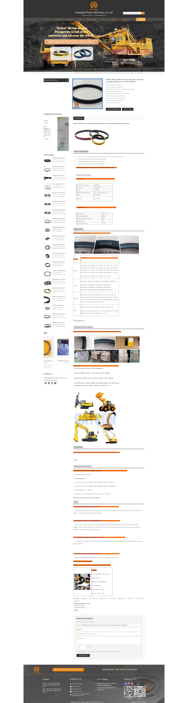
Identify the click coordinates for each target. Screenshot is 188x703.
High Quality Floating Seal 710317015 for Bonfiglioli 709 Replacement (59, 166)
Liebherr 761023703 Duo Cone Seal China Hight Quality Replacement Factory (59, 296)
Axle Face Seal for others (51, 105)
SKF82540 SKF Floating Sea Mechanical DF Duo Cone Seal (59, 279)
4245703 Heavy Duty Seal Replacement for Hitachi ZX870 (59, 313)
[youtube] (49, 383)
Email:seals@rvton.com (100, 15)
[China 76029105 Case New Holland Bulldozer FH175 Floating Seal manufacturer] (47, 247)
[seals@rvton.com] (74, 610)
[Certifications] (56, 129)
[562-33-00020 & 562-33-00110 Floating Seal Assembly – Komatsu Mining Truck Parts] (56, 347)
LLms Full (142, 702)
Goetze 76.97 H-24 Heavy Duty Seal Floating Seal (59, 175)
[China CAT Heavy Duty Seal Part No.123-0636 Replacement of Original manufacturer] (47, 256)
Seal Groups (77, 601)
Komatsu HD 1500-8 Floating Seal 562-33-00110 (59, 210)
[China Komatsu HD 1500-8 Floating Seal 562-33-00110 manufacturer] (47, 212)
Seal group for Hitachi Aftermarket (53, 89)
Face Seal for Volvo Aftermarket (52, 95)
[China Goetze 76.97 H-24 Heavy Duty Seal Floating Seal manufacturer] (47, 178)
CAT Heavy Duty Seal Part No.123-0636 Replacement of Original (59, 253)
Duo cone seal (112, 598)
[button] (91, 69)
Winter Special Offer (49, 108)
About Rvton (58, 19)
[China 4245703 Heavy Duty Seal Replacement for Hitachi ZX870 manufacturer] (47, 316)
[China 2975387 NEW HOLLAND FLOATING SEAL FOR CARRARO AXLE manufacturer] (47, 230)
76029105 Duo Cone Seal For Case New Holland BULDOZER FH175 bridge (59, 322)
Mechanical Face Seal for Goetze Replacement (52, 99)
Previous (44, 131)
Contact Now (128, 109)
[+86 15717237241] (76, 610)
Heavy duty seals (121, 598)
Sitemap (133, 702)
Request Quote (91, 19)
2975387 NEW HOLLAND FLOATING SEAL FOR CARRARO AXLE (59, 227)
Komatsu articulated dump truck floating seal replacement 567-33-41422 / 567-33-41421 (59, 201)
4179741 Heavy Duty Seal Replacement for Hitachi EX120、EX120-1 (59, 305)
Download (113, 19)
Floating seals (84, 598)
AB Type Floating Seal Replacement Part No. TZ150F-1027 (59, 270)
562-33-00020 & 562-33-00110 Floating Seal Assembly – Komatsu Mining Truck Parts (56, 360)
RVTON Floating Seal (50, 83)
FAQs (103, 19)
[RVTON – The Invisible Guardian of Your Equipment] (94, 46)
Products (70, 19)
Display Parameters (113, 109)
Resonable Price (139, 598)
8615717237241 (76, 686)
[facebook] (46, 383)
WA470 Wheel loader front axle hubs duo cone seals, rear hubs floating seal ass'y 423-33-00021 (104, 625)
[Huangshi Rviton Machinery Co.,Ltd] (94, 6)
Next (68, 131)
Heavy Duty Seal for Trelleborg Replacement (55, 102)
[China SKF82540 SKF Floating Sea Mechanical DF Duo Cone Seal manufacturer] (47, 282)
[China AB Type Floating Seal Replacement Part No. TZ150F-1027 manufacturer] (47, 273)
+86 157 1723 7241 (77, 683)
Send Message (83, 655)
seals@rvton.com (76, 689)
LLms (138, 702)
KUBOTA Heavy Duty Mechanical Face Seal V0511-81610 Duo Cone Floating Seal (59, 158)
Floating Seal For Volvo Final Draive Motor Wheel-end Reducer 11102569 (59, 261)
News (79, 19)
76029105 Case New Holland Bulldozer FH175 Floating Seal (59, 244)
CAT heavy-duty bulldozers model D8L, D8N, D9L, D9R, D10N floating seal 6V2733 (59, 236)
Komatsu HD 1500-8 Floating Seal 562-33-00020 (59, 218)
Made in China (130, 598)
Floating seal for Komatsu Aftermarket (92, 72)
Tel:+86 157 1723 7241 (87, 15)
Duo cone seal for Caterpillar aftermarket (54, 92)
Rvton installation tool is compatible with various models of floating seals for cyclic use (59, 184)
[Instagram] (52, 383)
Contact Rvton (126, 19)
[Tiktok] (55, 383)
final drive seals (103, 598)
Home (47, 19)
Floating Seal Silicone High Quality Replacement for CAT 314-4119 (59, 288)
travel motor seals (93, 598)
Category (81, 72)
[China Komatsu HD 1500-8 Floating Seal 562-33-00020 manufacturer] (47, 221)
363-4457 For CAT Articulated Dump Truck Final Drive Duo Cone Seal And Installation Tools (59, 192)
